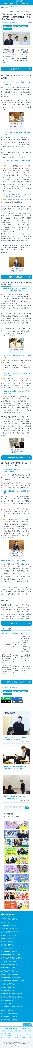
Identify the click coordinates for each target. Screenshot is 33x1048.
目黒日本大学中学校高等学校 (9, 1013)
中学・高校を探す (13, 1028)
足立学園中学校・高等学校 (9, 919)
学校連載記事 (23, 1028)
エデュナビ (4, 1031)
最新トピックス (19, 1031)
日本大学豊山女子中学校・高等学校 (11, 994)
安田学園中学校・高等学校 (9, 1020)
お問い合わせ (17, 1037)
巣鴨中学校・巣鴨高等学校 (9, 964)
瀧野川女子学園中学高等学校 (9, 974)
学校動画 (9, 1033)
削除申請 (24, 1037)
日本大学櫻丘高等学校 (7, 990)
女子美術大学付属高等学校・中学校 (11, 958)
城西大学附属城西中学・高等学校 (11, 955)
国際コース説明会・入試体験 (15, 682)
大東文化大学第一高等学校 (9, 971)
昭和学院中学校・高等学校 (9, 951)
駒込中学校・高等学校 (7, 938)
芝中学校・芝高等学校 (7, 945)
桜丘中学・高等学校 (7, 942)
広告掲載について (11, 1035)
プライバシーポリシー (6, 1037)
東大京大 (3, 1033)
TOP (2, 1028)
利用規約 (19, 1035)
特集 (29, 1028)
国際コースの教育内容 (15, 277)
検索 (27, 808)
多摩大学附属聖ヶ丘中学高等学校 (11, 977)
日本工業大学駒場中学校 (8, 987)
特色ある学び (25, 26)
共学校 (14, 26)
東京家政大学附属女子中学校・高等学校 (12, 981)
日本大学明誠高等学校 (7, 1000)
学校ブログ (11, 1031)
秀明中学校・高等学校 (7, 948)
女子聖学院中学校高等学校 (9, 961)
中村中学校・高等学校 (7, 984)
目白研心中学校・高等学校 (9, 1016)
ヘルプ (29, 1037)
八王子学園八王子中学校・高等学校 (11, 1007)
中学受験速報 (27, 1031)
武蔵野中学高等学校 (7, 1010)
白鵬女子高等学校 (6, 1003)
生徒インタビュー (7, 29)
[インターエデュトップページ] (16, 914)
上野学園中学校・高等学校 (10, 22)
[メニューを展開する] (30, 7)
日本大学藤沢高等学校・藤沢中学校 (11, 997)
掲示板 (6, 1028)
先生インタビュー (7, 26)
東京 (19, 26)
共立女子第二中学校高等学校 (9, 932)
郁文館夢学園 (5, 922)
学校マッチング (9, 3)
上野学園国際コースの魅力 (15, 457)
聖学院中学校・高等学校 (8, 968)
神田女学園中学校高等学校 (9, 929)
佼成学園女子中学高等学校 (9, 935)
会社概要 (3, 1035)
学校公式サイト (15, 69)
